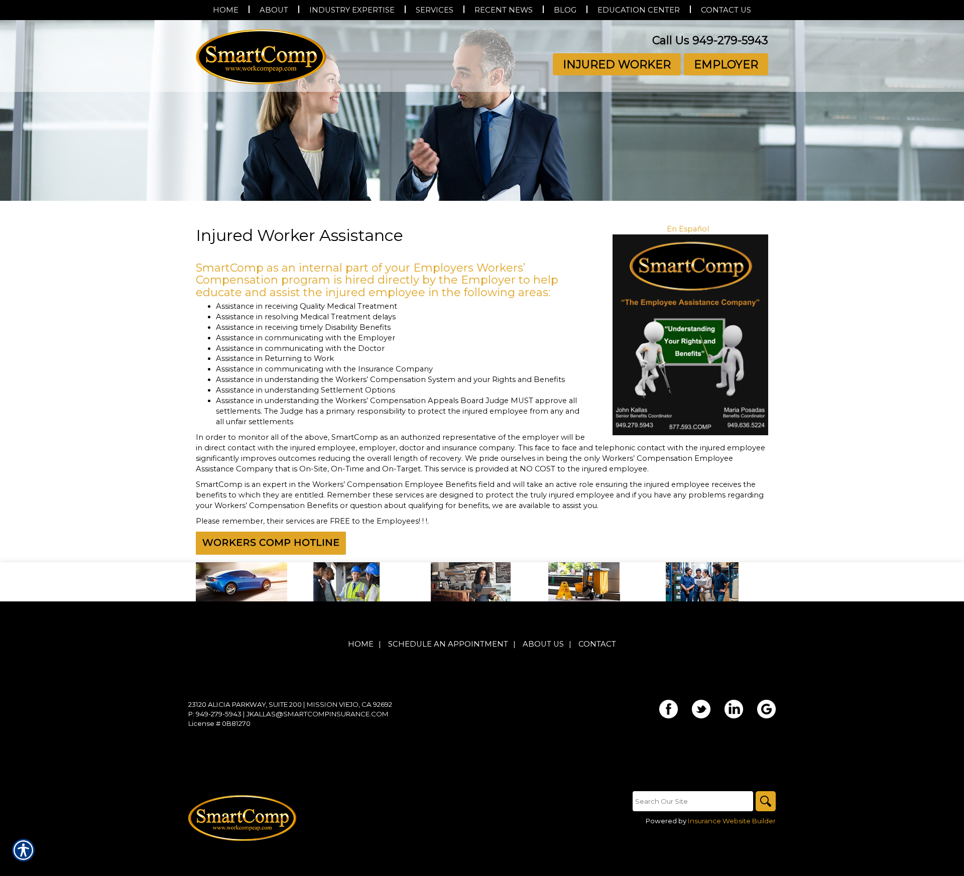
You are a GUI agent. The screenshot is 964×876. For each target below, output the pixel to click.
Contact (597, 644)
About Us (543, 644)
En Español (688, 228)
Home (361, 644)
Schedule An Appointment (448, 644)
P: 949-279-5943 (215, 714)
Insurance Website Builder (732, 821)
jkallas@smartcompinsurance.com (318, 714)
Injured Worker (617, 64)
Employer (726, 64)
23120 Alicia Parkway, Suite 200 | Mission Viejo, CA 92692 (290, 704)
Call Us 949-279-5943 (710, 40)
